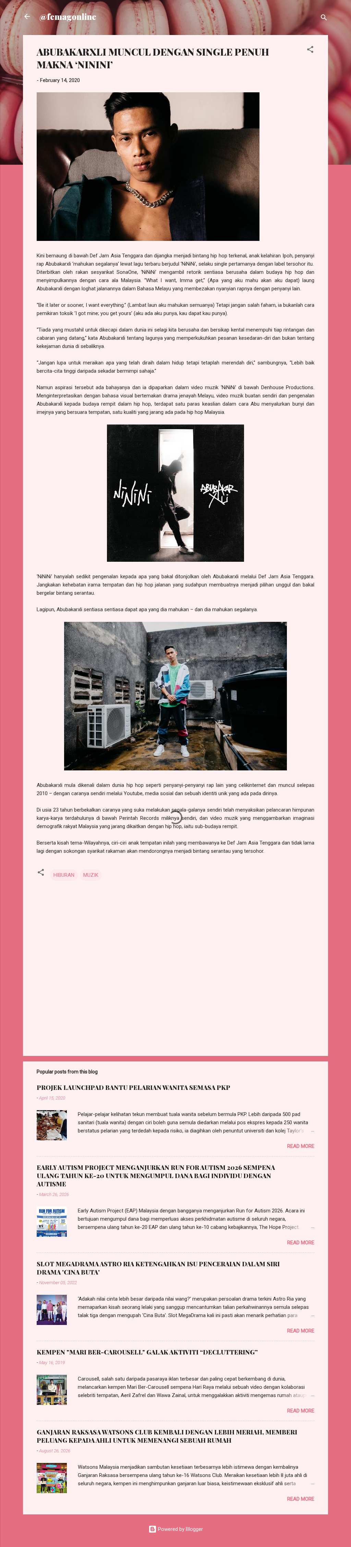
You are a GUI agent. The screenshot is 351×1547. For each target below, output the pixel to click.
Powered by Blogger (180, 1529)
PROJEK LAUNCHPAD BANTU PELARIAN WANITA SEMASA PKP (133, 1087)
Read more (300, 1146)
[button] (310, 50)
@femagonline (67, 16)
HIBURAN (63, 875)
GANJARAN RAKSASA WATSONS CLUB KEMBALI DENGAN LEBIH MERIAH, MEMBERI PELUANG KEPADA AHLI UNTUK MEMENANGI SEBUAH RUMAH (167, 1436)
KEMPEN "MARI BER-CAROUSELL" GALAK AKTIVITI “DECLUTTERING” (147, 1352)
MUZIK (90, 875)
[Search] (324, 18)
